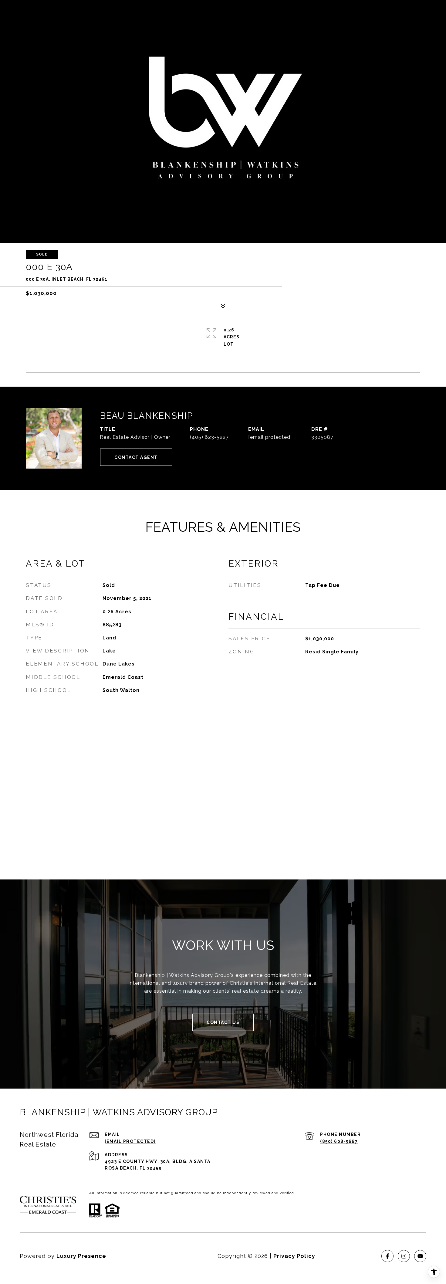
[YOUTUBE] (420, 1256)
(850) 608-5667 (339, 1141)
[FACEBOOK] (387, 1256)
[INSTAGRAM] (404, 1256)
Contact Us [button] (223, 1022)
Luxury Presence (81, 1256)
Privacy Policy (294, 1256)
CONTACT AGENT (136, 457)
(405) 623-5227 (209, 437)
